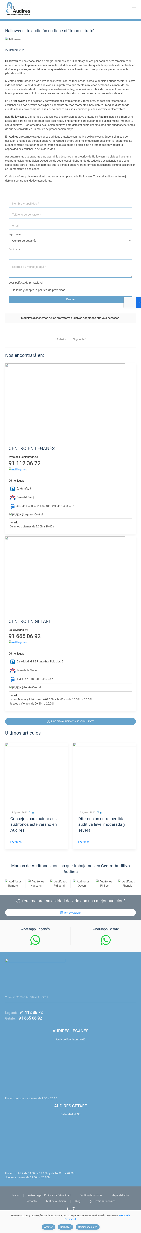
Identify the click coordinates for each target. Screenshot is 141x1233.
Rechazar (65, 1227)
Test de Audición (72, 912)
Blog (31, 812)
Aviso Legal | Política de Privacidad (49, 1195)
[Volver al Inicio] (18, 9)
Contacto (31, 1201)
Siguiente (78, 339)
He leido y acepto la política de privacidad (38, 290)
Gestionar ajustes (87, 1227)
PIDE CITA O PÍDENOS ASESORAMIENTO (72, 721)
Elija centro (15, 234)
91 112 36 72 (30, 1012)
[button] (134, 9)
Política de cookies (91, 1195)
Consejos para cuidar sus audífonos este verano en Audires (33, 824)
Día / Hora (15, 249)
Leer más (15, 842)
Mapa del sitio (120, 1195)
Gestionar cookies (104, 1201)
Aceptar (48, 1227)
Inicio (15, 1195)
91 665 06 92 (29, 1018)
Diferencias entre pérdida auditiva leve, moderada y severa (101, 824)
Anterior (61, 339)
